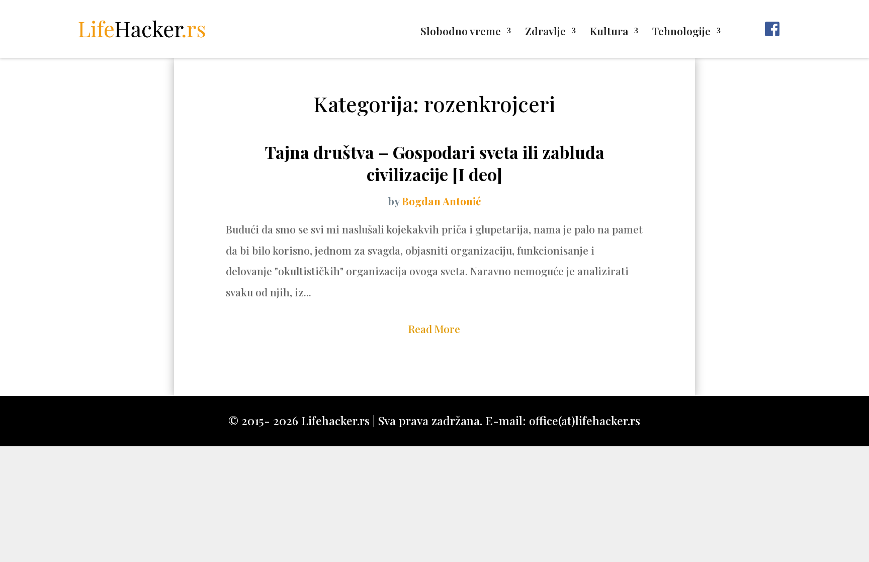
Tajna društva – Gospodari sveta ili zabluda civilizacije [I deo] (434, 163)
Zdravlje (545, 32)
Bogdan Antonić (441, 201)
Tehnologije (681, 32)
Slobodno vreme (460, 32)
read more (434, 329)
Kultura (609, 32)
